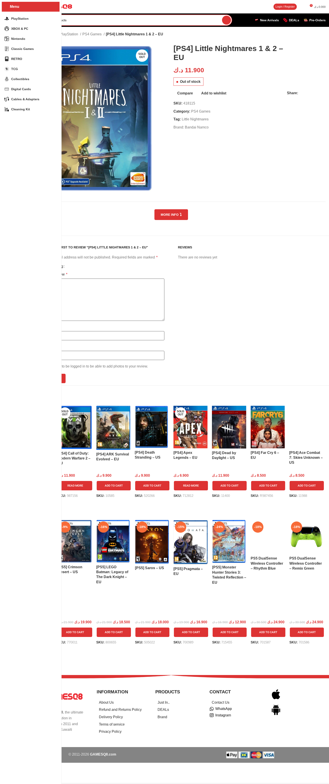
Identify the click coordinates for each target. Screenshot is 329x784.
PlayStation (69, 34)
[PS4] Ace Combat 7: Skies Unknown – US (306, 458)
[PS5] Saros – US (149, 568)
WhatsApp (223, 709)
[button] (114, 485)
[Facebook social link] (301, 93)
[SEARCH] (226, 20)
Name (51, 327)
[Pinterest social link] (312, 93)
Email (50, 346)
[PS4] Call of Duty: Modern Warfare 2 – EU (74, 458)
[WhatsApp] (211, 709)
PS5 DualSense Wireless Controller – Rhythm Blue (267, 563)
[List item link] (120, 702)
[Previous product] (285, 34)
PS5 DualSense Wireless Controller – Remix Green (305, 563)
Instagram (223, 715)
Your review (56, 274)
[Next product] (294, 34)
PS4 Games (92, 34)
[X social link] (307, 93)
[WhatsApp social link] (317, 93)
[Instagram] (211, 715)
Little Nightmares (195, 119)
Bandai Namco (197, 127)
